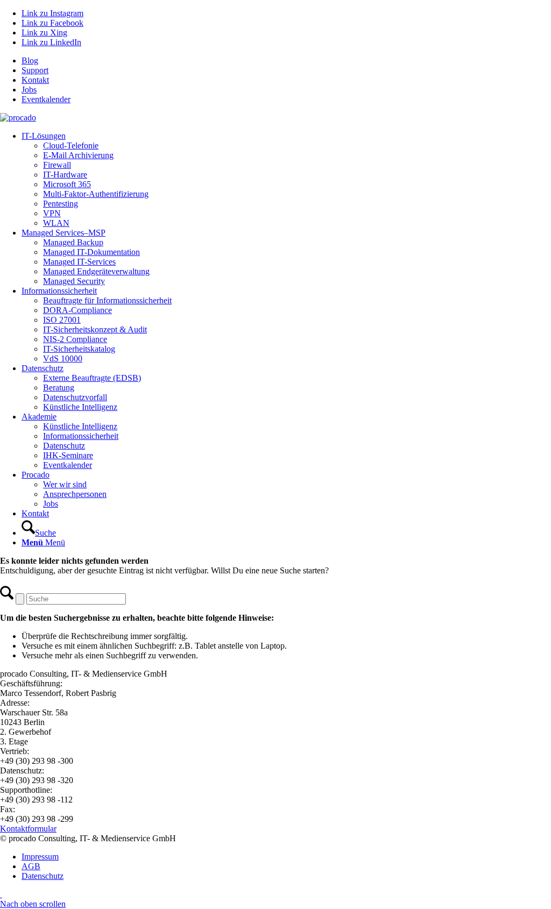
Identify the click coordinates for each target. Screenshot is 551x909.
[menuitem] (286, 61)
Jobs (29, 89)
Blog (30, 60)
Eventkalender (46, 99)
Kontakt (35, 79)
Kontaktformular (28, 828)
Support (35, 70)
